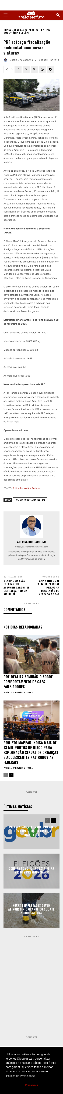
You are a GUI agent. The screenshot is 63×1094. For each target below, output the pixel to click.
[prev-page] (6, 775)
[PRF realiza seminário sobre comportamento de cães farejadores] (31, 654)
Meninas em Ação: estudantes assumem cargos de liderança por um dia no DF (17, 587)
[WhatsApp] (42, 69)
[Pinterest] (34, 69)
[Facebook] (18, 69)
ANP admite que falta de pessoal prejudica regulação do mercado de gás (48, 587)
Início (7, 30)
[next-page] (11, 775)
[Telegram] (50, 69)
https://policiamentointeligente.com (31, 547)
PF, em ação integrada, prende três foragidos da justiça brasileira (31, 831)
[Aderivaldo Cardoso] (6, 60)
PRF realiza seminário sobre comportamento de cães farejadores (28, 681)
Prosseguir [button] (31, 1085)
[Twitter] (26, 69)
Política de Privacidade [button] (20, 1075)
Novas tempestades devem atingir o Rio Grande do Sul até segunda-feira (31, 909)
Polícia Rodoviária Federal (27, 31)
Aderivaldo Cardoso (21, 60)
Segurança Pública (26, 30)
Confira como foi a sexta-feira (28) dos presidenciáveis (31, 870)
